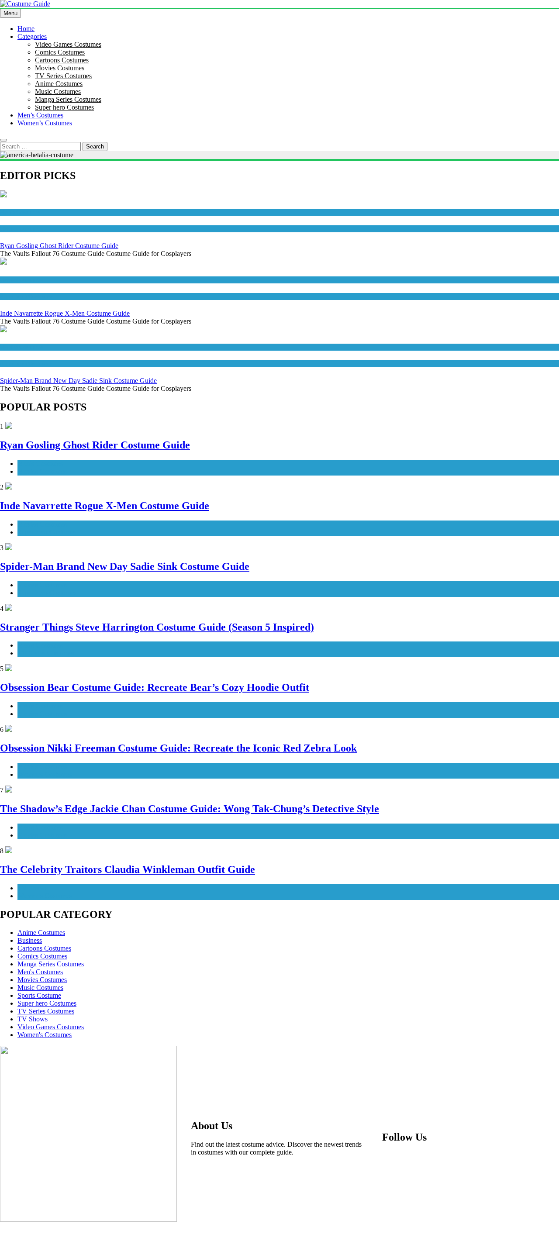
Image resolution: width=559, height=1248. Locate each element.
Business (29, 940)
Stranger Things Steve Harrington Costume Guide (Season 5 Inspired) (157, 627)
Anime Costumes (59, 83)
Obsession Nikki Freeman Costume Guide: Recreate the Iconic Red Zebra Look (178, 748)
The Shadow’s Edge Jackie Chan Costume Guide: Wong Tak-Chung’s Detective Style (189, 808)
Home (26, 28)
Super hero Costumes (64, 107)
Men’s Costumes (40, 115)
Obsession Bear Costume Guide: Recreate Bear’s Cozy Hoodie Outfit (154, 687)
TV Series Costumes (63, 75)
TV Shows (32, 888)
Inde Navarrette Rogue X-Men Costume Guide (65, 313)
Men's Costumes (20, 212)
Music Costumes (58, 91)
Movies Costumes (59, 68)
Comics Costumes (60, 52)
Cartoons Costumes (62, 60)
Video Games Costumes (68, 44)
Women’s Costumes (44, 123)
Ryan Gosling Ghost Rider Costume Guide (59, 245)
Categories (32, 36)
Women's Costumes (44, 774)
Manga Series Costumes (68, 99)
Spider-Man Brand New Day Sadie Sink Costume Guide (78, 380)
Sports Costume (39, 995)
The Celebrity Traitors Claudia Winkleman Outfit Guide (127, 869)
